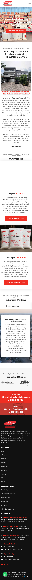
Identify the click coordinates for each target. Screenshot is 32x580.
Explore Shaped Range (16, 218)
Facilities (4, 459)
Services (4, 470)
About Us (4, 455)
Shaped (3, 462)
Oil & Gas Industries (7, 509)
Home (3, 451)
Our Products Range (16, 31)
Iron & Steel (5, 490)
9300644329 (8, 556)
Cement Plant (5, 497)
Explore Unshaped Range (16, 282)
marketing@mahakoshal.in (12, 549)
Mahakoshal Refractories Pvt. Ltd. (16, 574)
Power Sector (5, 501)
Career (3, 474)
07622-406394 (8, 546)
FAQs (3, 482)
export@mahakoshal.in (11, 559)
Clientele (4, 478)
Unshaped (4, 466)
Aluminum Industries (8, 494)
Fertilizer (4, 505)
